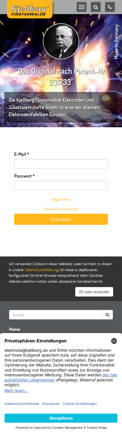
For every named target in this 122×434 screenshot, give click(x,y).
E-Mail (20, 154)
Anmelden (61, 219)
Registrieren (61, 199)
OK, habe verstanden (94, 291)
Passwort (23, 176)
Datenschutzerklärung (41, 269)
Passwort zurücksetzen (61, 208)
